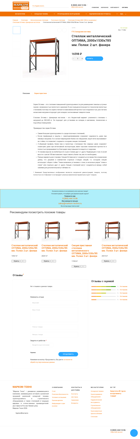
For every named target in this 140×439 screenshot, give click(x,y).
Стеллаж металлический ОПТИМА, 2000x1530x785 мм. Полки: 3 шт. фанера (55, 248)
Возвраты (74, 403)
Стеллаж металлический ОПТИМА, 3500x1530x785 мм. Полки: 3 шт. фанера (115, 248)
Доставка (74, 397)
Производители (57, 400)
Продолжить (68, 354)
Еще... (122, 14)
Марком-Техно (22, 387)
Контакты (74, 394)
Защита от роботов (37, 340)
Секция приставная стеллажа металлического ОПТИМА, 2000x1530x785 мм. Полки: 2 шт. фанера (84, 250)
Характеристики (40, 93)
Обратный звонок (77, 7)
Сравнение (75, 400)
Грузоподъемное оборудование (68, 14)
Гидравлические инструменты (100, 14)
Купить (90, 58)
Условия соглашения (59, 397)
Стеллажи (94, 416)
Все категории (20, 14)
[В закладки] (59, 30)
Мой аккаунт (114, 7)
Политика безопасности (60, 394)
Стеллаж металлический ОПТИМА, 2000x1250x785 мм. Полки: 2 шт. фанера (24, 248)
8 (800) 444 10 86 (78, 5)
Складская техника (41, 14)
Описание (26, 93)
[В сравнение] (64, 30)
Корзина (125, 7)
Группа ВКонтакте (22, 413)
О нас (54, 391)
